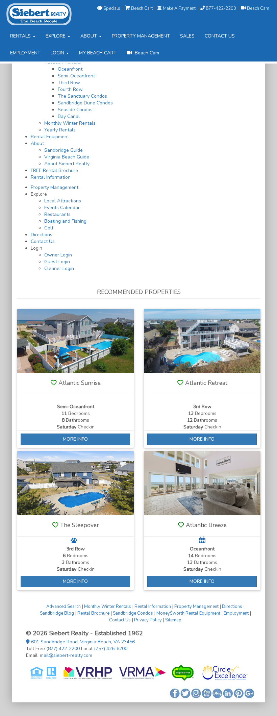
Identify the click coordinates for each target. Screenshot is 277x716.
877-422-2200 (221, 8)
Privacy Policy (148, 620)
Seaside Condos (75, 109)
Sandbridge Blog (57, 613)
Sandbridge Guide (63, 150)
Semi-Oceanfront (76, 76)
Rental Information (51, 177)
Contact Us (43, 241)
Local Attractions (62, 201)
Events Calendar (62, 207)
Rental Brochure (93, 613)
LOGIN (58, 53)
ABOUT (89, 36)
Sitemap (173, 620)
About (37, 143)
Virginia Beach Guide (66, 157)
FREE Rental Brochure (54, 170)
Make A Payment (179, 8)
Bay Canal (69, 116)
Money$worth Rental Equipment (188, 613)
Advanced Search (63, 606)
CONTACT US (220, 36)
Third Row (69, 82)
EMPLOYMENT (25, 53)
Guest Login (57, 261)
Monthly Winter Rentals (70, 123)
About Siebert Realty (67, 164)
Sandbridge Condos (133, 613)
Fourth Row (70, 89)
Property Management (54, 187)
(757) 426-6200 (110, 648)
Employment (236, 613)
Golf (48, 228)
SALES (187, 36)
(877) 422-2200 (63, 648)
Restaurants (57, 214)
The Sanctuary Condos (82, 96)
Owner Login (58, 255)
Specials (111, 8)
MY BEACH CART (98, 53)
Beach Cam (257, 8)
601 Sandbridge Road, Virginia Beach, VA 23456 (82, 642)
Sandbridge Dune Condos (85, 103)
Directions (41, 234)
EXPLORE (56, 36)
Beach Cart (142, 8)
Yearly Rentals (60, 130)
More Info (75, 439)
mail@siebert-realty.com (66, 655)
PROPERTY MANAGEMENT (141, 36)
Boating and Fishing (65, 221)
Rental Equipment (50, 136)
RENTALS (21, 36)
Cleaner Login (59, 268)
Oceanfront (70, 69)
